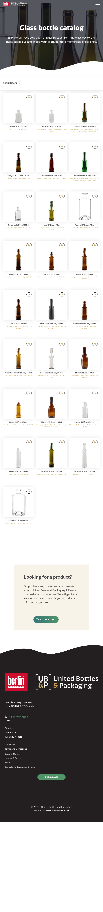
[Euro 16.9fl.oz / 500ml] (51, 264)
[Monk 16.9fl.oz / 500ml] (84, 362)
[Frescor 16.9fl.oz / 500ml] (84, 412)
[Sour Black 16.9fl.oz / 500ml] (51, 313)
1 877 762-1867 (18, 717)
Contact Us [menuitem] (10, 732)
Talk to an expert (46, 619)
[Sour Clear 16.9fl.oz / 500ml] (51, 362)
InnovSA (65, 810)
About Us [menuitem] (9, 728)
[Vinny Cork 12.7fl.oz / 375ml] (18, 165)
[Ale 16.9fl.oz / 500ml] (84, 264)
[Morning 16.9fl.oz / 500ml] (51, 412)
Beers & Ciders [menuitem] (12, 754)
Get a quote (51, 777)
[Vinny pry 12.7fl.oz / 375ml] (51, 165)
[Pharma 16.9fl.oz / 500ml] (18, 510)
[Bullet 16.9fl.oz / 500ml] (18, 461)
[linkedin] (13, 789)
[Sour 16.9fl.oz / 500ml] (18, 313)
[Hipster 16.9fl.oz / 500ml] (18, 412)
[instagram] (19, 789)
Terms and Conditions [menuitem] (16, 748)
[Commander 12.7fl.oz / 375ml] (84, 116)
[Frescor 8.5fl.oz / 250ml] (51, 116)
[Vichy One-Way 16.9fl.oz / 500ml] (18, 362)
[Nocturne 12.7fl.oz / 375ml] (18, 214)
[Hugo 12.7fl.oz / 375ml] (51, 214)
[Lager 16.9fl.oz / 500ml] (18, 264)
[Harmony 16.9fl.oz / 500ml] (51, 461)
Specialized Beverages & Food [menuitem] (20, 767)
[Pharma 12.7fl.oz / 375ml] (84, 214)
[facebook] (7, 789)
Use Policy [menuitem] (10, 744)
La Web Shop (51, 810)
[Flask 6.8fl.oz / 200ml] (18, 116)
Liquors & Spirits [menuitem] (13, 758)
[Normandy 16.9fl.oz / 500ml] (84, 313)
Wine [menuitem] (7, 762)
